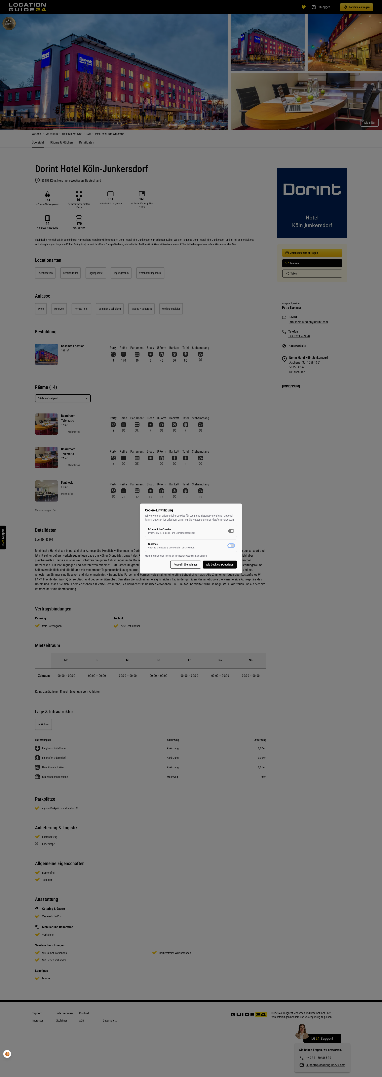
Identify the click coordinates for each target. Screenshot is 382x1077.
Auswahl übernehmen (186, 564)
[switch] (231, 531)
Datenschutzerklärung (196, 555)
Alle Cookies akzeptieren (220, 564)
